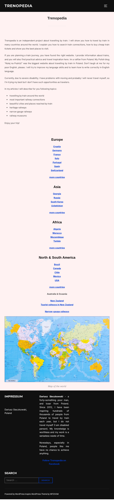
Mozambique (57, 237)
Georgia (57, 193)
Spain (57, 166)
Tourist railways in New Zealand (57, 304)
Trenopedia (18, 5)
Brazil (57, 264)
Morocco (57, 233)
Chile (57, 272)
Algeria (57, 229)
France (57, 154)
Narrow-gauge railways (57, 311)
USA (57, 280)
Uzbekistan (57, 205)
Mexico (57, 276)
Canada (57, 268)
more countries (57, 177)
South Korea (57, 201)
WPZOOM (54, 494)
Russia (57, 197)
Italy (57, 158)
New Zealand (57, 300)
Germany (57, 150)
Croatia (57, 146)
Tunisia (57, 241)
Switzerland (57, 170)
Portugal (57, 162)
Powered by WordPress (15, 494)
